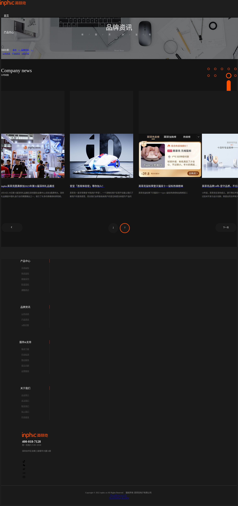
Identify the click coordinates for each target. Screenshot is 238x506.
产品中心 (9, 32)
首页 (6, 15)
